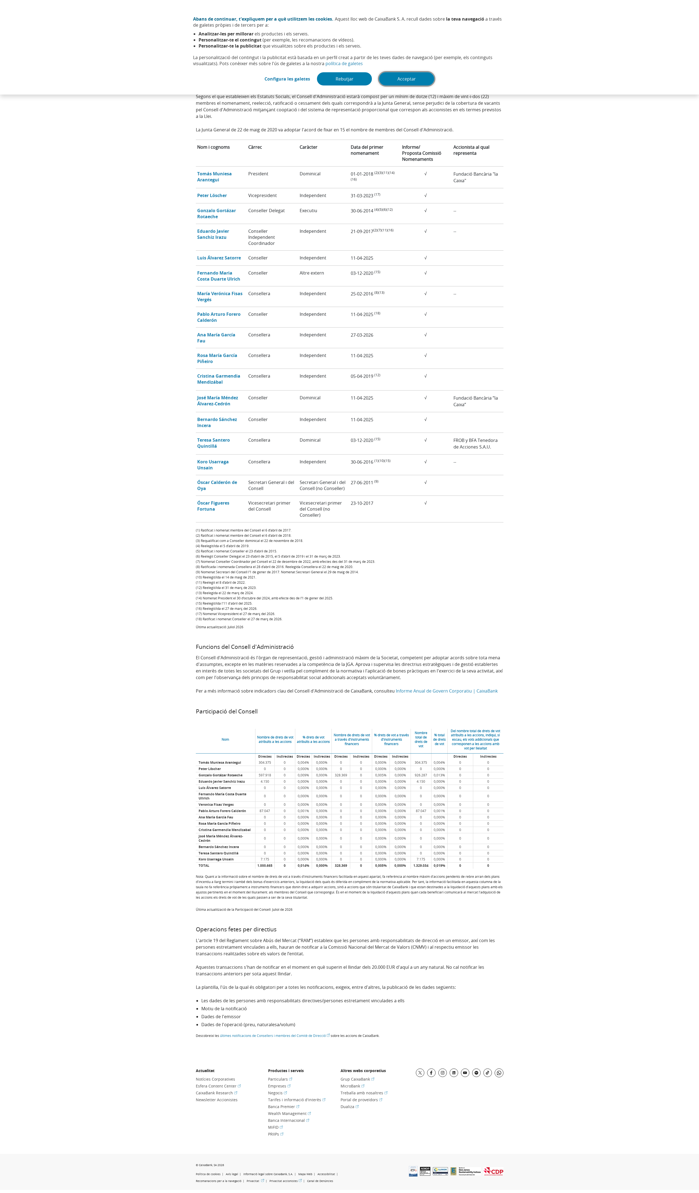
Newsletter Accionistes (217, 1099)
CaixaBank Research (216, 1092)
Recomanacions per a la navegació (218, 1181)
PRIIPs (275, 1134)
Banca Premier (283, 1106)
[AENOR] (425, 1174)
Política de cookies (208, 1174)
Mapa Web (305, 1174)
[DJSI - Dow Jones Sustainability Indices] (470, 1174)
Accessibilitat (326, 1174)
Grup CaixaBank (357, 1079)
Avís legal (232, 1174)
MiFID (275, 1127)
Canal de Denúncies (320, 1181)
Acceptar (406, 79)
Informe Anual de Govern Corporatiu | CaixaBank (447, 691)
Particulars (280, 1079)
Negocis (277, 1092)
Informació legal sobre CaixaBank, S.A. (268, 1174)
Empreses (279, 1086)
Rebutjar (344, 79)
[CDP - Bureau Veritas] (493, 1174)
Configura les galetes (287, 79)
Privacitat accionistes (285, 1181)
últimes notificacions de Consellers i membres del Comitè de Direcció (275, 1035)
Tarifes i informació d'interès (296, 1099)
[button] (214, 177)
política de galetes (344, 63)
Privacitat (255, 1181)
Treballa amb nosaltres (364, 1092)
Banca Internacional (288, 1120)
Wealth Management (289, 1113)
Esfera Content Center (218, 1086)
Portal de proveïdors (361, 1099)
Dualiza (350, 1106)
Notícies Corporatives (215, 1079)
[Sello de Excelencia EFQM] (453, 1174)
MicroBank (352, 1086)
